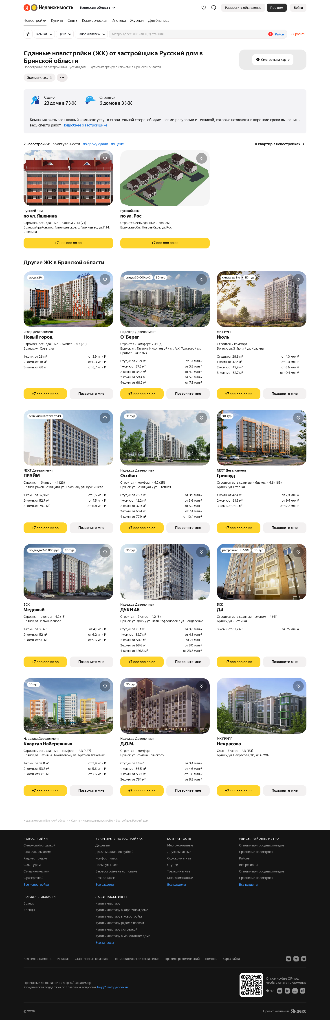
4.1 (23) (60, 482)
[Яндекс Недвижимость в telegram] (303, 958)
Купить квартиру (107, 903)
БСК (27, 604)
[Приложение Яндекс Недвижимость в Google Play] (287, 990)
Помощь (211, 959)
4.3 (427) (85, 750)
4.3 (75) (81, 344)
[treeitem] (36, 20)
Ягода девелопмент (38, 332)
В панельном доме (37, 852)
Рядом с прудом (35, 858)
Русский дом (33, 211)
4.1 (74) (81, 223)
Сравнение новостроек (256, 852)
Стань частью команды (91, 959)
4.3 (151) (247, 750)
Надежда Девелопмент (138, 332)
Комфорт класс (106, 858)
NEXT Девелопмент (38, 470)
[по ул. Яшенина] (68, 178)
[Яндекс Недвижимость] (48, 7)
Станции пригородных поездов (262, 845)
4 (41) (273, 616)
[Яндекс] (298, 1011)
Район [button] (279, 34)
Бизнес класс (105, 878)
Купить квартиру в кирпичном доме (121, 910)
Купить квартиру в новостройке (119, 916)
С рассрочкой (33, 878)
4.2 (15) (60, 616)
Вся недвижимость (37, 959)
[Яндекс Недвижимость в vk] (288, 958)
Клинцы (29, 910)
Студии (172, 865)
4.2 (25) (159, 482)
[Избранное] (204, 8)
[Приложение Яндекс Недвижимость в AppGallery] (295, 990)
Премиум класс (106, 865)
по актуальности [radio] (66, 144)
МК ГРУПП (225, 332)
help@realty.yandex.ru (112, 987)
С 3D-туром (32, 865)
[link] (298, 8)
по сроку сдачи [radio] (95, 144)
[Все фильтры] (28, 34)
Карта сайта (231, 959)
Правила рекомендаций (182, 959)
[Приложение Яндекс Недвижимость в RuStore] (302, 990)
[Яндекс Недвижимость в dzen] (296, 958)
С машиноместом (36, 871)
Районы (244, 858)
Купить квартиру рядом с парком (119, 923)
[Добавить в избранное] (105, 158)
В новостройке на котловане (116, 871)
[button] (214, 8)
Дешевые (102, 845)
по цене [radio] (117, 144)
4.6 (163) (275, 482)
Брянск (29, 903)
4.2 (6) (156, 616)
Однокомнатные (179, 858)
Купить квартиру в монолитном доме (122, 936)
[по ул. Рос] (165, 178)
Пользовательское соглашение (136, 959)
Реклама (63, 959)
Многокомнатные (180, 845)
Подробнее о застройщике (84, 125)
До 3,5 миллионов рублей (114, 852)
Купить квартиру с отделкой (116, 929)
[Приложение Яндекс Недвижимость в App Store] (279, 990)
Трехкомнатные (178, 871)
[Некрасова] (261, 706)
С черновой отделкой (39, 845)
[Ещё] (62, 78)
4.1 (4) (158, 344)
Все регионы (248, 865)
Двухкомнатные (179, 852)
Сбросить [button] (298, 34)
